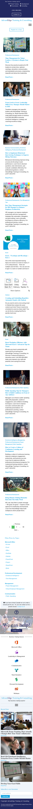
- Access (7, 544)
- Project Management (11, 586)
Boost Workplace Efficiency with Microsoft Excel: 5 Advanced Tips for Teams (17, 344)
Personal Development (16, 684)
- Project (7, 562)
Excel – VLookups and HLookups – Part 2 (17, 257)
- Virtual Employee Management (14, 589)
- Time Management (11, 578)
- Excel (7, 547)
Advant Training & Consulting (16, 20)
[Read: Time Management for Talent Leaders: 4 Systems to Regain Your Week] (16, 45)
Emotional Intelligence (11, 440)
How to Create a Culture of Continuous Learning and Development (14, 449)
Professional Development (12, 55)
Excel (6, 252)
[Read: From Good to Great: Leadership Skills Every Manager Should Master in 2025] (16, 89)
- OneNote (8, 553)
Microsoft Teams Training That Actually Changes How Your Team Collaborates (16, 732)
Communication (16, 666)
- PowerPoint (9, 559)
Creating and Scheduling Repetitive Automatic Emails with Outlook (17, 299)
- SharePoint (9, 565)
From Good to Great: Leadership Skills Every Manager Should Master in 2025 (17, 104)
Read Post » (9, 77)
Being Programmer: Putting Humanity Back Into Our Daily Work (16, 499)
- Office (7, 550)
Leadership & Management (16, 656)
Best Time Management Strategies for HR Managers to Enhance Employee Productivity (16, 207)
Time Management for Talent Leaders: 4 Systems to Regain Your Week (16, 60)
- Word (7, 568)
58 (23, 527)
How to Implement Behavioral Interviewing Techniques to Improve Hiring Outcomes (17, 155)
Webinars (16, 693)
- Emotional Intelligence (12, 575)
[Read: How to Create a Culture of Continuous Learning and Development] (16, 429)
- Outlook (7, 556)
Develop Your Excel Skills (10, 784)
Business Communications (12, 147)
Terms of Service (6, 805)
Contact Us (20, 606)
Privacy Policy (28, 804)
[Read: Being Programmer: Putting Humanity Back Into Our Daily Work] (16, 484)
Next (16, 530)
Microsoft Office (10, 542)
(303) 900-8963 (16, 10)
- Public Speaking (10, 596)
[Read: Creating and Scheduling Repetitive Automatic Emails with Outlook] (16, 284)
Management (21, 440)
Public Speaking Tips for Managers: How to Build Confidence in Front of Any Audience (17, 393)
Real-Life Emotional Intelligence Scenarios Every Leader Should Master (16, 757)
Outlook (7, 295)
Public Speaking (24, 387)
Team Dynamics (16, 675)
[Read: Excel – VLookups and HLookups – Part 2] (16, 242)
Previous (16, 524)
